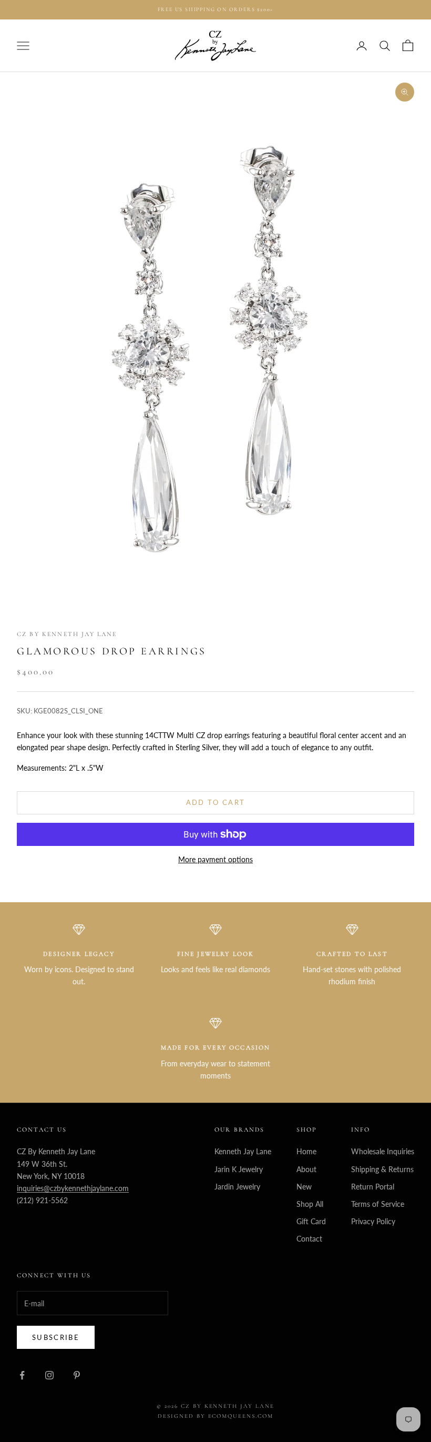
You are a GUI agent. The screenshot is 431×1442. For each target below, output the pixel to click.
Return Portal (372, 1186)
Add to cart (215, 802)
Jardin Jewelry (237, 1186)
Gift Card (311, 1221)
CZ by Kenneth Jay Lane (67, 634)
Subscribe (55, 1337)
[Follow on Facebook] (22, 1375)
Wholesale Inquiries (382, 1151)
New (304, 1186)
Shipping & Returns (382, 1169)
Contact (309, 1238)
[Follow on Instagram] (49, 1375)
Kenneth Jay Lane (242, 1151)
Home (306, 1151)
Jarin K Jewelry (238, 1169)
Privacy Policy (373, 1221)
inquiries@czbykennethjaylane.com (73, 1188)
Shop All (309, 1203)
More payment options (215, 859)
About (306, 1169)
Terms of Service (377, 1203)
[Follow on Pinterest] (76, 1375)
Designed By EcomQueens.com (215, 1416)
